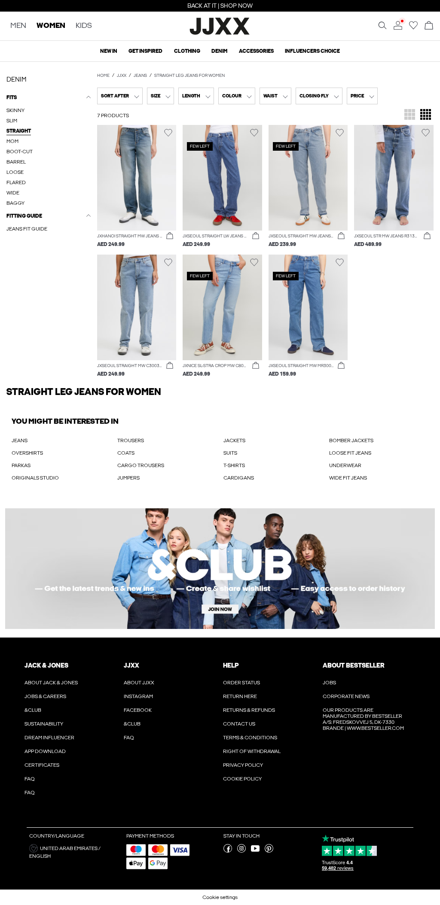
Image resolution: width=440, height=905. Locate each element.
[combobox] (120, 96)
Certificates (41, 765)
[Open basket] (429, 26)
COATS (125, 453)
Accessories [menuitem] (256, 51)
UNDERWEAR (345, 465)
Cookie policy (242, 779)
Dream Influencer (49, 738)
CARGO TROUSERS (140, 465)
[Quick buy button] (169, 236)
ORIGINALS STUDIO (35, 478)
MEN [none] (18, 26)
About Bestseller (353, 665)
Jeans (140, 75)
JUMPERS (128, 478)
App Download (45, 751)
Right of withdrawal (252, 751)
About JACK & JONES (51, 683)
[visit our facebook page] (227, 851)
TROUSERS (130, 440)
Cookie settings (220, 897)
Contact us (239, 724)
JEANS (20, 440)
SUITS (230, 453)
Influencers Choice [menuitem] (312, 51)
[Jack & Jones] (220, 33)
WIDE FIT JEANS (348, 478)
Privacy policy (243, 765)
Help (231, 665)
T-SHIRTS (234, 465)
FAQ (29, 779)
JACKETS (234, 440)
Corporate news (346, 696)
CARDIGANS (238, 478)
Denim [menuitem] (219, 51)
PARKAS (21, 465)
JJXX (121, 75)
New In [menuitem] (108, 51)
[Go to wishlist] (413, 28)
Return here (240, 696)
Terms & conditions (250, 738)
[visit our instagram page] (241, 851)
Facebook (138, 710)
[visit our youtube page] (255, 851)
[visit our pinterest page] (269, 851)
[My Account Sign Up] (220, 568)
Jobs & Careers (45, 696)
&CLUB (32, 710)
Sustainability (43, 724)
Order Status (241, 683)
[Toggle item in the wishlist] (168, 133)
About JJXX (139, 683)
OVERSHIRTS (27, 453)
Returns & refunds (249, 710)
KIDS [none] (84, 26)
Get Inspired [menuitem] (145, 51)
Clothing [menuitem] (187, 51)
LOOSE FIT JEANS (350, 453)
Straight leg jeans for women (189, 75)
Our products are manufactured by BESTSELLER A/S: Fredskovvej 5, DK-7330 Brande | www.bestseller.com (363, 719)
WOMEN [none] (51, 26)
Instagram (138, 696)
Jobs (329, 683)
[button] (137, 178)
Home (103, 75)
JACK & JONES (46, 665)
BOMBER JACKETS (351, 440)
